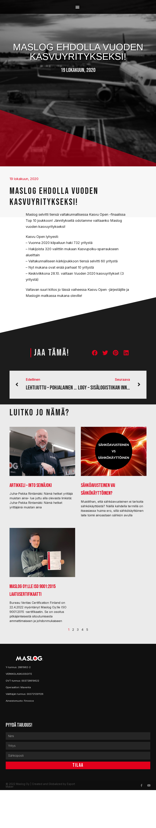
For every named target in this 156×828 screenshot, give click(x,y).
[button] (77, 7)
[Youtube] (148, 785)
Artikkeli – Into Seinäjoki (31, 485)
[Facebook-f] (141, 785)
